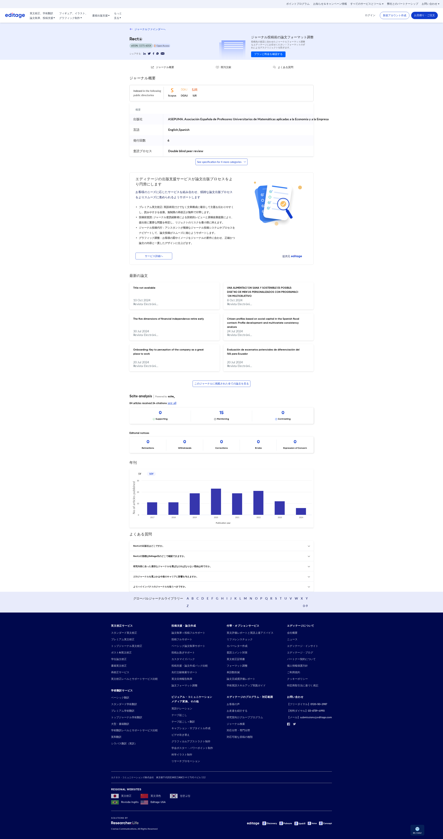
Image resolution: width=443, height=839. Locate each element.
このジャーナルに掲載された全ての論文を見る (221, 383)
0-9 (305, 606)
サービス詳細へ (154, 256)
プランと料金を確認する (268, 54)
